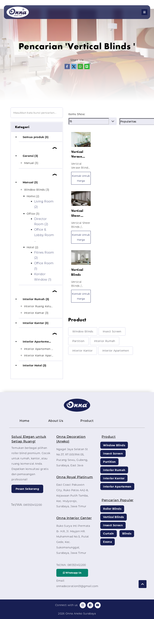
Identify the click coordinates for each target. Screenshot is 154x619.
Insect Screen (112, 331)
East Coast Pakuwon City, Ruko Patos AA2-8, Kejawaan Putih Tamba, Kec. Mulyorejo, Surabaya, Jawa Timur (72, 495)
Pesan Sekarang (27, 489)
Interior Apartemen (115, 350)
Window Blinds (82, 331)
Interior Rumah (104, 341)
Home (24, 421)
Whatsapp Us (73, 572)
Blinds (126, 533)
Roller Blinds (112, 508)
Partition (78, 341)
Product (87, 421)
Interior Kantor (82, 350)
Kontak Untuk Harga (81, 178)
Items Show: (76, 114)
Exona (107, 542)
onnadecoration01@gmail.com (77, 586)
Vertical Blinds (77, 272)
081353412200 (32, 505)
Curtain (108, 533)
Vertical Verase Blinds (77, 154)
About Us (55, 421)
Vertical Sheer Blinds (77, 213)
